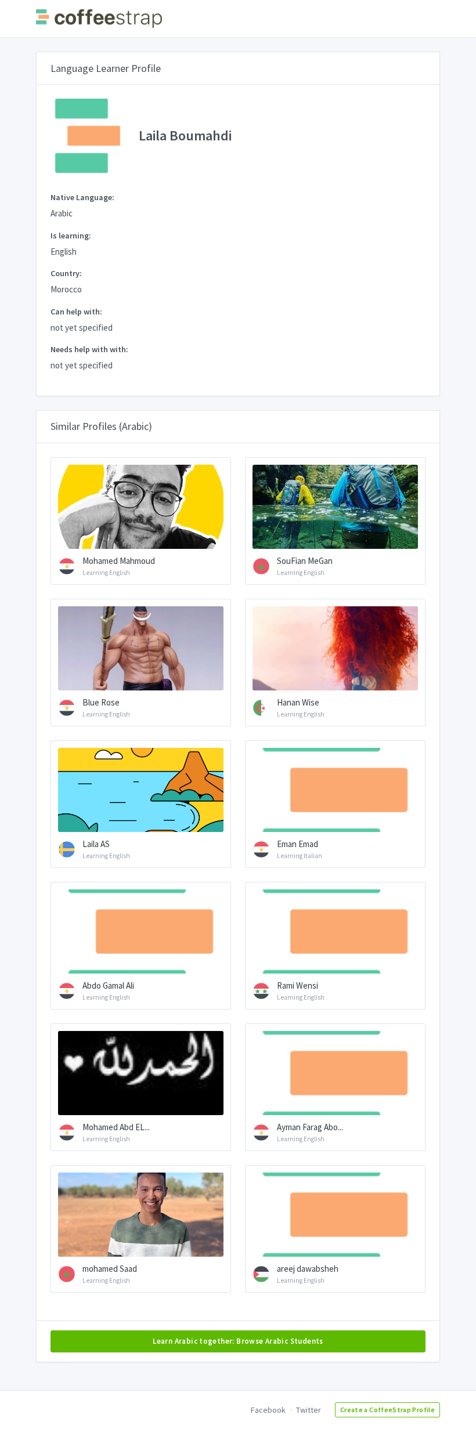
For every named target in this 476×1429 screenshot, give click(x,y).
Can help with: (76, 311)
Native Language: (82, 197)
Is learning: (71, 235)
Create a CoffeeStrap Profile (387, 1409)
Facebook (268, 1410)
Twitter (308, 1410)
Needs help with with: (89, 349)
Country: (66, 273)
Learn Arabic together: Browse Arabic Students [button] (238, 1341)
